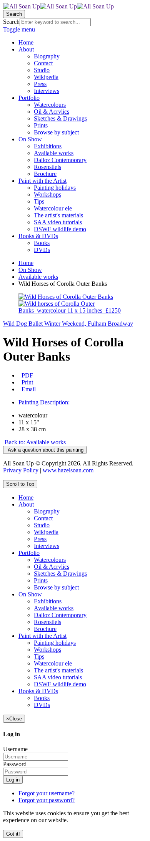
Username (15, 749)
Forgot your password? (46, 800)
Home (25, 263)
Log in (13, 780)
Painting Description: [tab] (44, 402)
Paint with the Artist (42, 635)
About (26, 504)
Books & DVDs (38, 691)
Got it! (13, 834)
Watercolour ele (53, 663)
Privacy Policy (20, 470)
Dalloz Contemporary (60, 615)
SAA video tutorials (58, 677)
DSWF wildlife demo (60, 684)
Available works (38, 276)
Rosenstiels (47, 622)
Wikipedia (46, 532)
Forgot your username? (46, 793)
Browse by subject (56, 587)
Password (15, 764)
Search (11, 21)
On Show (30, 270)
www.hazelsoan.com (68, 470)
